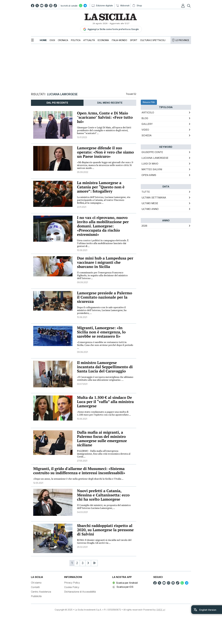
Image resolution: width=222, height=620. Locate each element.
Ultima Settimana (154, 197)
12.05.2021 (38, 483)
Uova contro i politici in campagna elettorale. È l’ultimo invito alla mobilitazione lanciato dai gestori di (103, 243)
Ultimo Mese (150, 203)
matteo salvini (152, 169)
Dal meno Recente (109, 102)
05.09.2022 (82, 172)
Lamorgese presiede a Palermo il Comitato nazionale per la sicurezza (104, 297)
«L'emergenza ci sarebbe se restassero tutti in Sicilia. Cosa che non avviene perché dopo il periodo (105, 345)
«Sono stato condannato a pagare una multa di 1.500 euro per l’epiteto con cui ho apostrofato (104, 413)
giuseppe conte (152, 152)
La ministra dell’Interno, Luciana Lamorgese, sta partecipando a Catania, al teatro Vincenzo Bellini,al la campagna (103, 199)
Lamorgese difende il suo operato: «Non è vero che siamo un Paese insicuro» (105, 152)
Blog (145, 118)
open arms (149, 175)
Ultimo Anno (150, 208)
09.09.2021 (82, 282)
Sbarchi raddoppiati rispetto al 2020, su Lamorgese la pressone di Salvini (105, 530)
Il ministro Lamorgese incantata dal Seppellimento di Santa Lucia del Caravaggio (105, 367)
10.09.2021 (82, 250)
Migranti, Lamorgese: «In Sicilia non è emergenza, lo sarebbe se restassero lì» (101, 332)
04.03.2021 (82, 512)
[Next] (88, 563)
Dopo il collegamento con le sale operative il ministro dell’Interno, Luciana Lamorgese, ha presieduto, (101, 310)
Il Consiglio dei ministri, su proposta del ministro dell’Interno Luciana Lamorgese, (104, 506)
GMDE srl (160, 609)
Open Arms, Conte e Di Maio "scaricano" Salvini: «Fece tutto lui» (105, 117)
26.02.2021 (82, 547)
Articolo (148, 112)
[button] (183, 5)
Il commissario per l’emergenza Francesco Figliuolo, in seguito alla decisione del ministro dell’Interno (102, 275)
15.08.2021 (82, 317)
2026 (144, 225)
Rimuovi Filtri (149, 102)
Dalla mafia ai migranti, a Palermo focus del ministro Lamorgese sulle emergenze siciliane (102, 439)
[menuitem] (43, 40)
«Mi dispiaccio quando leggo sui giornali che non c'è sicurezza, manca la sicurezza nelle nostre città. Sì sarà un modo (105, 165)
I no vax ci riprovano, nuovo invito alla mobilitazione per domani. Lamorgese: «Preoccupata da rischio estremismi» (103, 226)
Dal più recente (57, 102)
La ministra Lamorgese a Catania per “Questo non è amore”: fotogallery (101, 187)
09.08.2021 (82, 352)
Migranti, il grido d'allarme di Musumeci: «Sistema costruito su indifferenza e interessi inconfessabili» (79, 470)
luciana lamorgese (155, 157)
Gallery (147, 123)
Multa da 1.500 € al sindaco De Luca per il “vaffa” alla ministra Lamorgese (105, 401)
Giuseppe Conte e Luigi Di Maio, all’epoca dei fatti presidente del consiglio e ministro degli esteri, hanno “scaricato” (104, 130)
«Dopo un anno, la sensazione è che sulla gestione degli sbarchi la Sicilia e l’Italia (78, 478)
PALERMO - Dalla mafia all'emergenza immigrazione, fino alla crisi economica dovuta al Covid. (103, 453)
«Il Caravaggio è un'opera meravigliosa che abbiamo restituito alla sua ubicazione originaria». (105, 378)
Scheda (147, 135)
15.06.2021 (82, 419)
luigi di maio (150, 163)
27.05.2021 (82, 460)
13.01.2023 (82, 137)
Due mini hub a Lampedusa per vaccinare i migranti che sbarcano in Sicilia (105, 262)
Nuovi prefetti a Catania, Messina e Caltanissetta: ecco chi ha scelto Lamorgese (103, 495)
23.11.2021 (81, 207)
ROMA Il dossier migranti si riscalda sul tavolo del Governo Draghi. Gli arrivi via (104, 541)
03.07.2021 (82, 384)
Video (145, 129)
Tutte (146, 191)
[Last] (94, 563)
